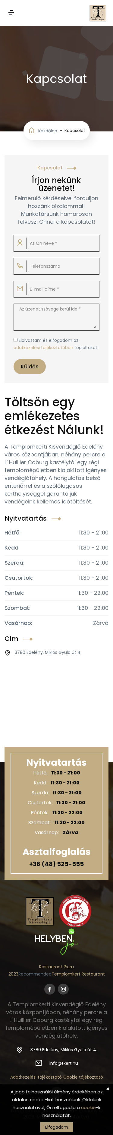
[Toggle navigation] (11, 13)
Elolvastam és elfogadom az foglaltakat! (56, 344)
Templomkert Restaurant (78, 974)
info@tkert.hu (63, 1063)
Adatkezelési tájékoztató (36, 1077)
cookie (88, 1107)
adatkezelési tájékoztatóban (43, 348)
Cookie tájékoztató (83, 1077)
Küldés (30, 366)
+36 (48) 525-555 (56, 864)
